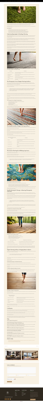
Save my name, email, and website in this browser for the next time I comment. (16, 377)
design (25, 106)
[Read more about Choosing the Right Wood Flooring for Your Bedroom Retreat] (30, 355)
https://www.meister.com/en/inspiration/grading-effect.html (14, 341)
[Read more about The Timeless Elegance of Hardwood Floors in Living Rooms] (13, 355)
